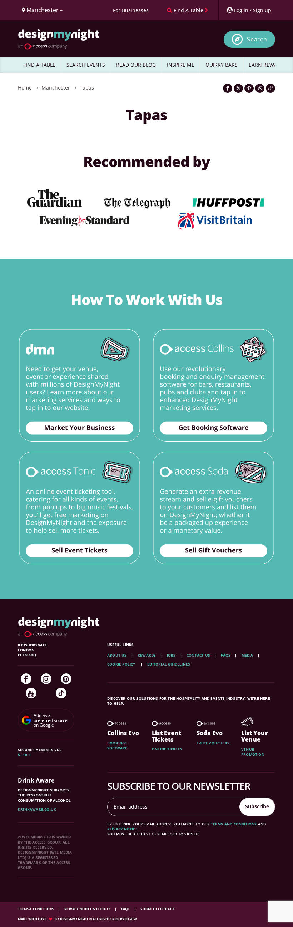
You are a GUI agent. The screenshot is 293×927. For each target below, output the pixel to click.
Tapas (87, 87)
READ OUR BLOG (136, 64)
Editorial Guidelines (168, 664)
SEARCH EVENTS (85, 64)
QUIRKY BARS (221, 64)
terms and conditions (234, 823)
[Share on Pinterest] (249, 88)
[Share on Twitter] (238, 88)
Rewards (147, 655)
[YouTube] (31, 693)
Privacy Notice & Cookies (87, 909)
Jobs (171, 655)
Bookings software (117, 745)
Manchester (55, 87)
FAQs (225, 655)
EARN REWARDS (268, 64)
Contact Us (198, 655)
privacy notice (122, 828)
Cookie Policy (121, 664)
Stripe (24, 754)
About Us (117, 655)
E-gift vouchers (213, 742)
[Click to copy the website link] (270, 88)
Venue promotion (252, 752)
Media (247, 655)
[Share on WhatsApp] (259, 88)
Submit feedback (157, 909)
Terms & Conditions (36, 909)
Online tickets (167, 749)
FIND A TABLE (39, 64)
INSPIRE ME (180, 64)
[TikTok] (61, 693)
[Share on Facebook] (227, 88)
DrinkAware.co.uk (37, 809)
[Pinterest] (66, 678)
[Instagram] (46, 678)
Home (25, 87)
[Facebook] (26, 678)
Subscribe (257, 806)
